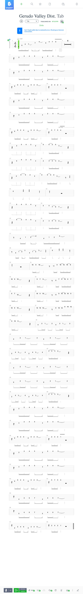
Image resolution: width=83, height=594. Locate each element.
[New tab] (49, 4)
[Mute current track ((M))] (50, 590)
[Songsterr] (9, 5)
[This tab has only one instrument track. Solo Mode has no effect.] (44, 590)
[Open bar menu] (60, 50)
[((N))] (61, 590)
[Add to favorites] (21, 21)
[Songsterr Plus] (21, 4)
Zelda (41, 25)
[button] (9, 39)
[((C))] (55, 590)
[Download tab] (67, 590)
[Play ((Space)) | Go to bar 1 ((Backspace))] (16, 590)
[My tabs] (40, 4)
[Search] (32, 4)
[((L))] (38, 590)
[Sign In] (76, 4)
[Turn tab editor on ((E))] (78, 590)
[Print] (61, 21)
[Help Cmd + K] (63, 4)
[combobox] (32, 21)
